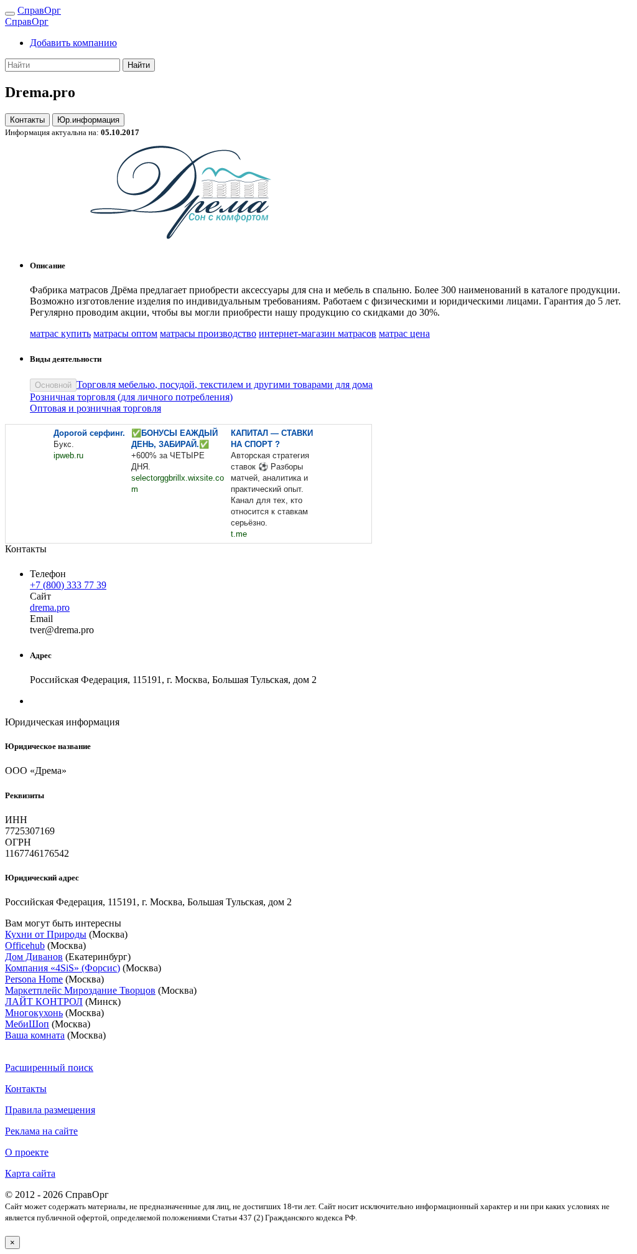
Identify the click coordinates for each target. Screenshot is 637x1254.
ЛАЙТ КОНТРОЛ (44, 1001)
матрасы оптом (125, 333)
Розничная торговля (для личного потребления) (131, 397)
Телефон (48, 573)
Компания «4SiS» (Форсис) (62, 968)
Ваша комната (35, 1035)
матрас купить (60, 333)
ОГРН (18, 842)
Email (41, 618)
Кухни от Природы (45, 934)
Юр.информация (88, 120)
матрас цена (404, 333)
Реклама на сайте (41, 1131)
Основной (53, 385)
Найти (139, 65)
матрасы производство (208, 333)
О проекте (27, 1152)
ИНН (16, 819)
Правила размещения (50, 1110)
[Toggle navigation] (10, 14)
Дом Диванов (34, 956)
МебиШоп (27, 1024)
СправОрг (39, 10)
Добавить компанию (73, 42)
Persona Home (34, 979)
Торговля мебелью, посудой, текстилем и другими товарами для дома (225, 384)
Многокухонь (34, 1012)
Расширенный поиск (49, 1067)
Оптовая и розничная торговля (95, 408)
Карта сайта (30, 1173)
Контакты (27, 120)
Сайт (40, 596)
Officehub (25, 945)
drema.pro (50, 607)
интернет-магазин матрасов (317, 333)
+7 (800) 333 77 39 (68, 585)
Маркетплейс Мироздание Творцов (80, 990)
